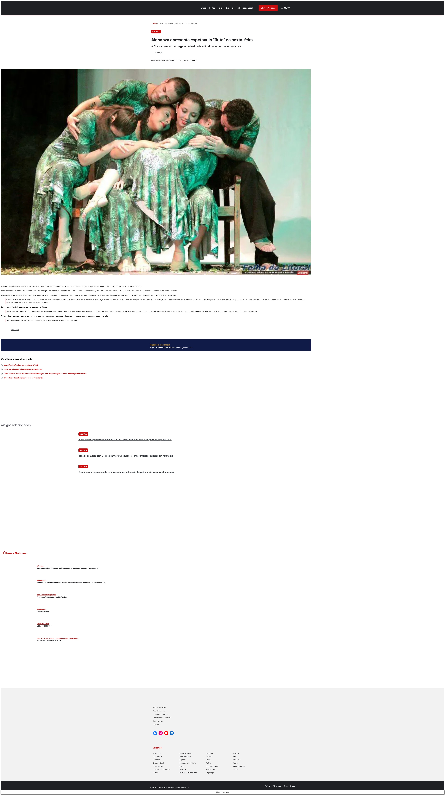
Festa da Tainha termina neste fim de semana (23, 369)
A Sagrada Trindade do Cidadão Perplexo (52, 597)
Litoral (40, 566)
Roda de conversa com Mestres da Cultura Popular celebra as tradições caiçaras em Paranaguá (125, 456)
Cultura (156, 32)
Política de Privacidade (273, 786)
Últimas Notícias (268, 8)
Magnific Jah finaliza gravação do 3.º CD (21, 365)
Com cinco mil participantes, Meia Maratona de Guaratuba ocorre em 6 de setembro (68, 568)
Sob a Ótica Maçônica (46, 595)
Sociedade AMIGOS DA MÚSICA (49, 640)
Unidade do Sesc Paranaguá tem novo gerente (23, 378)
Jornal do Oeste (43, 611)
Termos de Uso (289, 786)
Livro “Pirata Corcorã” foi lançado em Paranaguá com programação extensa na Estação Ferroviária (45, 373)
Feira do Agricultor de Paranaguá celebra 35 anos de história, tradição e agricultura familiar (71, 582)
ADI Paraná (42, 609)
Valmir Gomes (43, 624)
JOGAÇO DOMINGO (44, 626)
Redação (159, 52)
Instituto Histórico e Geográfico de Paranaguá (58, 638)
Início (155, 23)
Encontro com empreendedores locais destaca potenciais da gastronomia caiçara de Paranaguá (126, 472)
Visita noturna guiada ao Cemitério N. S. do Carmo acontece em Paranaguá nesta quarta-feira (125, 439)
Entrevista (42, 580)
